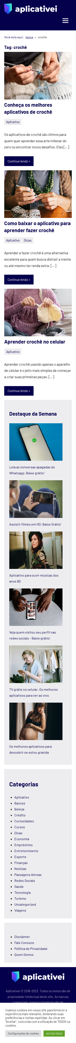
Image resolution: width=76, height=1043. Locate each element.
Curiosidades (24, 821)
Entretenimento (26, 851)
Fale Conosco (24, 943)
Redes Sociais (24, 880)
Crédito (20, 815)
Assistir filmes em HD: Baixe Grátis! (35, 524)
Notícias (20, 869)
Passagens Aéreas (28, 874)
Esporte (20, 857)
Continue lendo (18, 161)
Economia (21, 839)
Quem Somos (24, 954)
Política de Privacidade (31, 948)
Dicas (27, 240)
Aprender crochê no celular (34, 341)
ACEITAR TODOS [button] (54, 1033)
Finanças (21, 863)
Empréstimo (23, 845)
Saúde (19, 886)
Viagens (20, 910)
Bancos (19, 803)
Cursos (19, 827)
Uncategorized (25, 904)
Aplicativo (13, 122)
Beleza (19, 809)
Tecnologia (22, 892)
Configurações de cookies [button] (23, 1033)
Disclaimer (22, 937)
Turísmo (20, 898)
